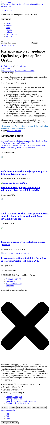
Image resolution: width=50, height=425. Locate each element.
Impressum (10, 286)
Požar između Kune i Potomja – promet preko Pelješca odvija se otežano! (24, 172)
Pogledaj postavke (23, 407)
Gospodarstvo (11, 34)
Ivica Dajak (21, 66)
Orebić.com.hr (6, 10)
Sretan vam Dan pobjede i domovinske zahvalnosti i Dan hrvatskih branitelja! (20, 188)
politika (9, 131)
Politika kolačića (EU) (14, 279)
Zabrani (12, 407)
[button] (25, 326)
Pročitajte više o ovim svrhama (17, 403)
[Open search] (2, 41)
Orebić (8, 23)
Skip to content (6, 2)
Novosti (9, 25)
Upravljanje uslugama (14, 399)
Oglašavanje (10, 281)
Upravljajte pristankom (10, 423)
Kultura (9, 32)
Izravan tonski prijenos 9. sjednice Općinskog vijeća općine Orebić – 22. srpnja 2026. (23, 259)
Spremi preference (39, 407)
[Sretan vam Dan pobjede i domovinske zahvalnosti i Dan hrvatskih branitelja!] (14, 183)
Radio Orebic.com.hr (9, 45)
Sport (8, 28)
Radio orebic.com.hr (13, 284)
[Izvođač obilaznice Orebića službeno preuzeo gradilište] (9, 237)
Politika (9, 30)
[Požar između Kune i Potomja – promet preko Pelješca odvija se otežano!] (9, 167)
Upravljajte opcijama (14, 397)
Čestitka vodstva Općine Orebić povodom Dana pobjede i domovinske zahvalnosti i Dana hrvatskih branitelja (25, 216)
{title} (8, 414)
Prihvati (4, 407)
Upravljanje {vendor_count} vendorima (21, 401)
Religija (9, 36)
